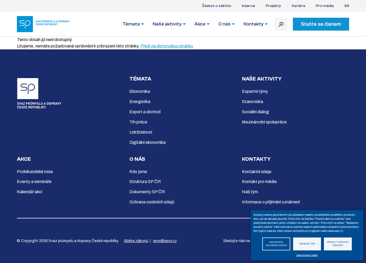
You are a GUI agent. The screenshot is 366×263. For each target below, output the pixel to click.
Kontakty (254, 24)
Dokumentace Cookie (307, 255)
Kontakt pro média (259, 181)
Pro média (325, 6)
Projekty (273, 6)
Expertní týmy (255, 91)
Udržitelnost (140, 132)
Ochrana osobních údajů (151, 202)
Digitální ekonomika (147, 142)
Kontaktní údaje (256, 171)
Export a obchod (144, 111)
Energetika (139, 101)
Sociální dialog (255, 111)
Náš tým (250, 191)
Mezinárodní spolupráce (264, 122)
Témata (131, 24)
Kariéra (298, 6)
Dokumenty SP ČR (147, 191)
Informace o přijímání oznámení (271, 202)
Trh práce (138, 122)
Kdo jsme (138, 171)
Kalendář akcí (29, 191)
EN (347, 6)
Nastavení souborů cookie (276, 244)
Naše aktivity (167, 24)
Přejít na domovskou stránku (166, 46)
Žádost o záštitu (216, 6)
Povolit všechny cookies (338, 244)
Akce (200, 24)
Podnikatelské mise (35, 171)
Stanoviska (252, 101)
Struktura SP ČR (145, 181)
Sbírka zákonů (136, 241)
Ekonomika (139, 91)
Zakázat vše (307, 244)
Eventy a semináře (34, 181)
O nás (224, 24)
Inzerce (248, 6)
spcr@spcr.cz (165, 241)
